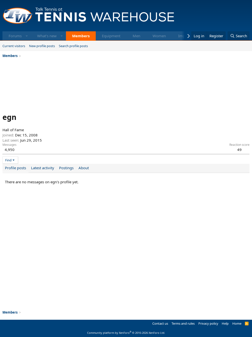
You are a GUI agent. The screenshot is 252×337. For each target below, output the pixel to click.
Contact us (160, 323)
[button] (26, 35)
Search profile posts (73, 46)
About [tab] (84, 167)
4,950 (10, 149)
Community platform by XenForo (126, 333)
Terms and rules (183, 323)
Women (159, 35)
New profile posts (42, 46)
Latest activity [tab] (42, 167)
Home (236, 323)
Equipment (111, 35)
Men (136, 35)
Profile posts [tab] (15, 167)
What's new (47, 35)
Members (81, 35)
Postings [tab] (66, 167)
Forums (15, 35)
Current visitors (13, 46)
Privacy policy (208, 323)
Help (225, 323)
